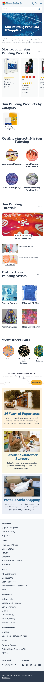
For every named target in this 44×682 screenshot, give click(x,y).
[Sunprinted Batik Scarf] (10, 248)
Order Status (8, 549)
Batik (6, 253)
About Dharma (9, 574)
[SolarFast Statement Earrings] (10, 259)
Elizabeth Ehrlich (30, 303)
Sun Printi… (10, 264)
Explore (5, 632)
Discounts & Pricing (11, 603)
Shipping (6, 556)
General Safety (9, 645)
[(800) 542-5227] (32, 3)
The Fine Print (8, 622)
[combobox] (22, 9)
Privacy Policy (8, 618)
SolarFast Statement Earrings (28, 257)
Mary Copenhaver (31, 327)
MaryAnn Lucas (9, 327)
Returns (5, 553)
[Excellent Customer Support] (22, 441)
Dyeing (17, 235)
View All (39, 275)
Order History (8, 531)
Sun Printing (26, 235)
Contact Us (7, 578)
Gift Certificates (9, 607)
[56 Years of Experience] (22, 400)
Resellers (6, 564)
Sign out (6, 535)
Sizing (5, 611)
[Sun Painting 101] (22, 224)
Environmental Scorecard (14, 585)
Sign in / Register (10, 527)
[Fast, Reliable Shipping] (22, 486)
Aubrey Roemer (10, 303)
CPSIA (5, 653)
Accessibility (8, 614)
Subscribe (36, 382)
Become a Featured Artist (14, 636)
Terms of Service (27, 675)
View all (40, 51)
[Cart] (36, 3)
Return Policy (8, 599)
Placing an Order (10, 545)
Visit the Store (9, 582)
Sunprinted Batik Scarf (26, 246)
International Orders (12, 560)
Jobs (4, 589)
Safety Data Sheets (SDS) (14, 649)
